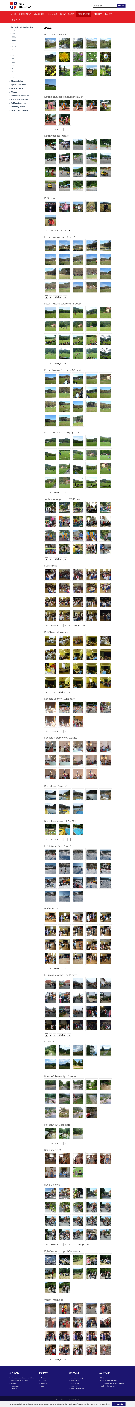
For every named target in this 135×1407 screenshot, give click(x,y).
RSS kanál (14, 1383)
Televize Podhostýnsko (78, 1378)
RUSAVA (25, 6)
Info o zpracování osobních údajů (22, 1378)
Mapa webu (15, 1386)
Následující (57, 297)
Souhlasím (118, 1404)
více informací (77, 1404)
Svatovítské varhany (77, 1388)
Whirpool (44, 1378)
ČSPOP (102, 1378)
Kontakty (14, 1388)
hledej (122, 5)
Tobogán (44, 1383)
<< (47, 129)
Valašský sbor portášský (108, 1386)
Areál (42, 1386)
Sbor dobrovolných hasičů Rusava (112, 1383)
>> (65, 297)
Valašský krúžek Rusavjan (108, 1380)
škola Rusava (74, 1383)
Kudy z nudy (74, 1386)
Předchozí (54, 129)
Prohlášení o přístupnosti (19, 1380)
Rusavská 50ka (75, 1380)
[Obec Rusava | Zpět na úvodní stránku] (13, 6)
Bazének (43, 1380)
